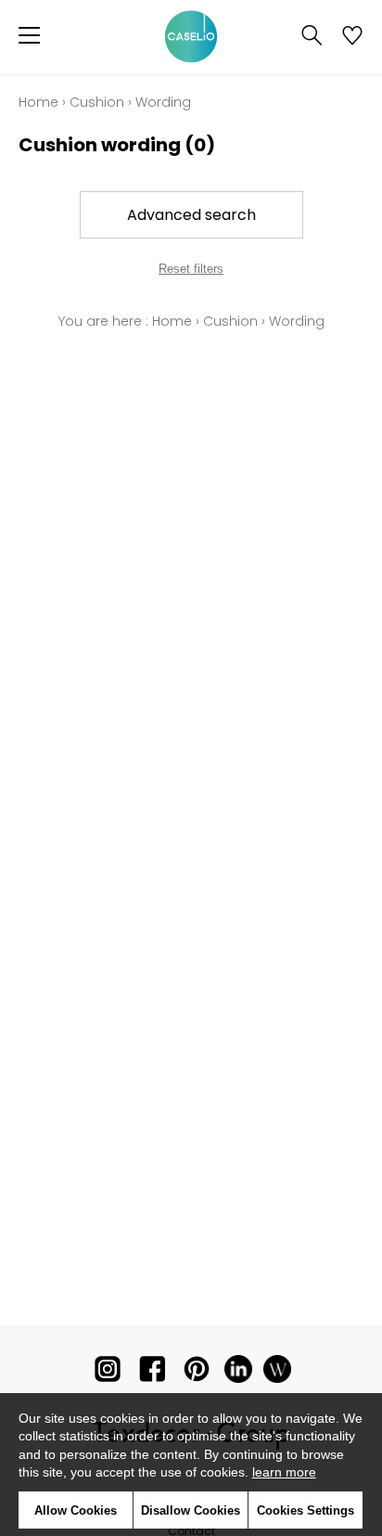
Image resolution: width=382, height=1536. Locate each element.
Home (38, 102)
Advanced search (191, 215)
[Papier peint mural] (277, 1373)
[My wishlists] (352, 37)
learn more (284, 1472)
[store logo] (191, 37)
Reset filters (191, 269)
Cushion (97, 102)
